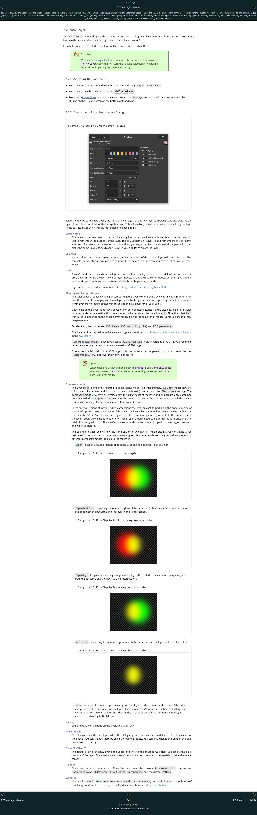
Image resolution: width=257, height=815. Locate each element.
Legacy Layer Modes (157, 287)
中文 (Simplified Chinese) (160, 18)
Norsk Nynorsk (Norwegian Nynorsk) (80, 15)
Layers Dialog (89, 97)
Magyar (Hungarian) (225, 12)
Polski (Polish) (104, 15)
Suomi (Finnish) (174, 12)
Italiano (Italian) (242, 12)
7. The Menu (12, 800)
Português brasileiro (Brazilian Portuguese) (152, 15)
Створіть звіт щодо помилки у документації (128, 808)
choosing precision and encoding (168, 332)
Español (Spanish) (144, 12)
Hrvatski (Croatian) (207, 12)
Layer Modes (131, 287)
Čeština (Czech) (43, 12)
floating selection (102, 60)
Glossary (86, 335)
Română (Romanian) (182, 15)
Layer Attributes (157, 785)
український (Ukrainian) (138, 18)
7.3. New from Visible (244, 800)
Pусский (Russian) (200, 15)
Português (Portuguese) (122, 15)
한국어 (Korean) (18, 15)
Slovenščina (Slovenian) (237, 15)
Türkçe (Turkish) (119, 18)
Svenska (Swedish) (102, 18)
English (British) (118, 12)
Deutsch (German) (74, 12)
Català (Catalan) (29, 12)
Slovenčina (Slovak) (217, 15)
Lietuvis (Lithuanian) (35, 15)
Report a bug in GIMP (128, 804)
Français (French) (190, 12)
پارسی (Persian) (159, 12)
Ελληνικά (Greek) (90, 12)
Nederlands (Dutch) (54, 15)
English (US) (104, 12)
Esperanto (130, 12)
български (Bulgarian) (11, 12)
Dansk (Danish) (58, 12)
